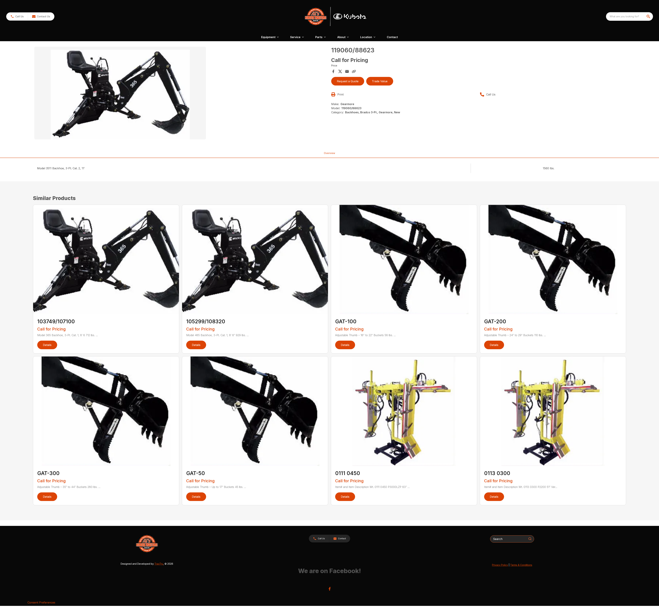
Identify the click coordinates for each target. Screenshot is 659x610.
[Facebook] (329, 589)
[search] (649, 16)
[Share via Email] (347, 71)
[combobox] (629, 16)
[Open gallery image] (120, 93)
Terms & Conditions (521, 564)
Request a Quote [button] (348, 81)
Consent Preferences (41, 602)
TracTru (158, 563)
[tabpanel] (181, 93)
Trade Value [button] (380, 81)
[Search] (530, 538)
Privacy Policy (500, 564)
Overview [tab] (329, 153)
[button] (17, 16)
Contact (392, 37)
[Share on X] (340, 71)
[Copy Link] (354, 71)
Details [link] (47, 345)
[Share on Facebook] (333, 71)
